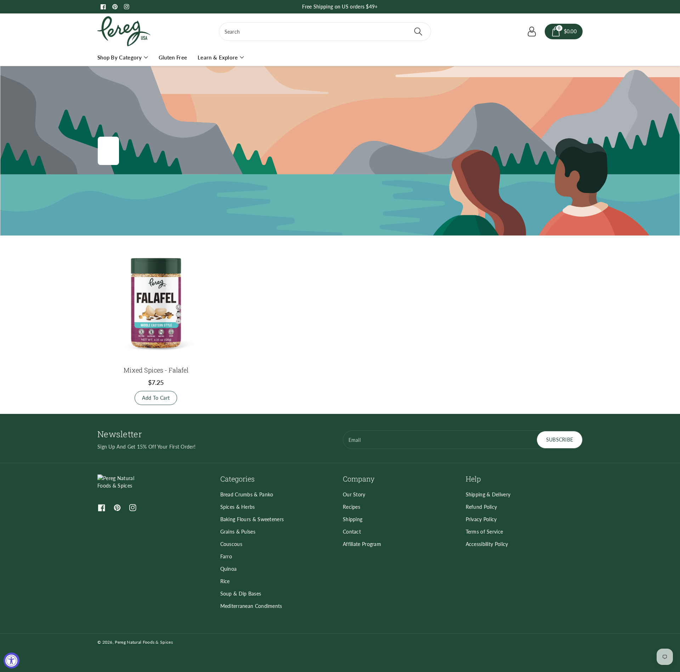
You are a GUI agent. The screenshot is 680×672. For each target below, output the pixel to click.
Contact (352, 532)
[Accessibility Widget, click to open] (11, 660)
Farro (226, 556)
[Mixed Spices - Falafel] (156, 302)
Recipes (351, 507)
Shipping (352, 519)
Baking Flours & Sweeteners (252, 519)
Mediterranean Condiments (251, 606)
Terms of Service (484, 532)
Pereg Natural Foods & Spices (143, 642)
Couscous (231, 544)
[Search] (418, 31)
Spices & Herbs (237, 507)
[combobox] (325, 31)
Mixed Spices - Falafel (156, 370)
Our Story (354, 494)
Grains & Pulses (238, 532)
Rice (225, 581)
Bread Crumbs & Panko (246, 494)
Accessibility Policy (487, 544)
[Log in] (532, 31)
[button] (564, 31)
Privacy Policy (481, 519)
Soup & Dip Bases (240, 594)
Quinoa (228, 569)
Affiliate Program (362, 544)
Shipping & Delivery (488, 494)
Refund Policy (481, 507)
